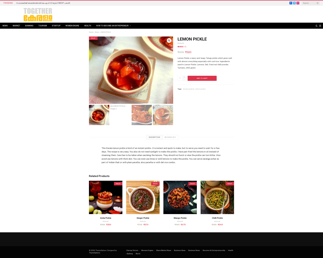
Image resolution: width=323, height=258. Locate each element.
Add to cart (202, 78)
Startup (56, 26)
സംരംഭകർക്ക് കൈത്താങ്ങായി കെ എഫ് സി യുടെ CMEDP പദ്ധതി (43, 3)
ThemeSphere (94, 253)
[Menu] (320, 26)
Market (16, 26)
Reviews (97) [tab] (170, 137)
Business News (194, 250)
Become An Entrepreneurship (214, 250)
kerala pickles (188, 89)
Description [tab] (154, 137)
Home (91, 32)
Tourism (42, 26)
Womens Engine (147, 250)
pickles (181, 43)
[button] (169, 40)
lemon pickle (200, 89)
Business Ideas (179, 250)
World (138, 254)
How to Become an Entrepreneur (112, 26)
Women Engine (72, 26)
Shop (97, 32)
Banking (29, 26)
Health (87, 26)
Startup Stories (132, 250)
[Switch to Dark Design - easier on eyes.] (316, 26)
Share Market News (163, 250)
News (5, 26)
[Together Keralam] (31, 14)
